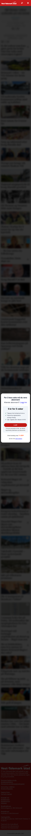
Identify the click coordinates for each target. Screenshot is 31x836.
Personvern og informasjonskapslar (13, 784)
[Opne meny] (28, 3)
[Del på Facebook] (13, 28)
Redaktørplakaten (7, 782)
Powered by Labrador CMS (15, 833)
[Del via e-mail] (18, 28)
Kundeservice (5, 801)
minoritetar (12, 38)
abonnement (19, 438)
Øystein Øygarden (7, 789)
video (21, 38)
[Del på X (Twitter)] (15, 28)
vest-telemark (9, 35)
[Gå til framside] (8, 3)
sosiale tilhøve (21, 35)
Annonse (4, 803)
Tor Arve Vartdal (6, 794)
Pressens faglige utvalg (8, 780)
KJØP (15, 425)
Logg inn (15, 402)
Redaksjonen (5, 799)
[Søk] (22, 3)
